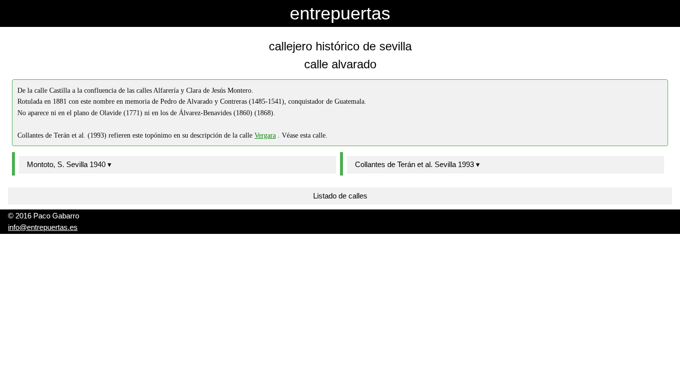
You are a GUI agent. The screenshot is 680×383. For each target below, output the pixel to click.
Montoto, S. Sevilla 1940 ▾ (69, 164)
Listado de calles (340, 196)
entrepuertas (340, 13)
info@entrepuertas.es (43, 227)
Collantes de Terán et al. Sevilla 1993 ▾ (417, 164)
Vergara (265, 135)
